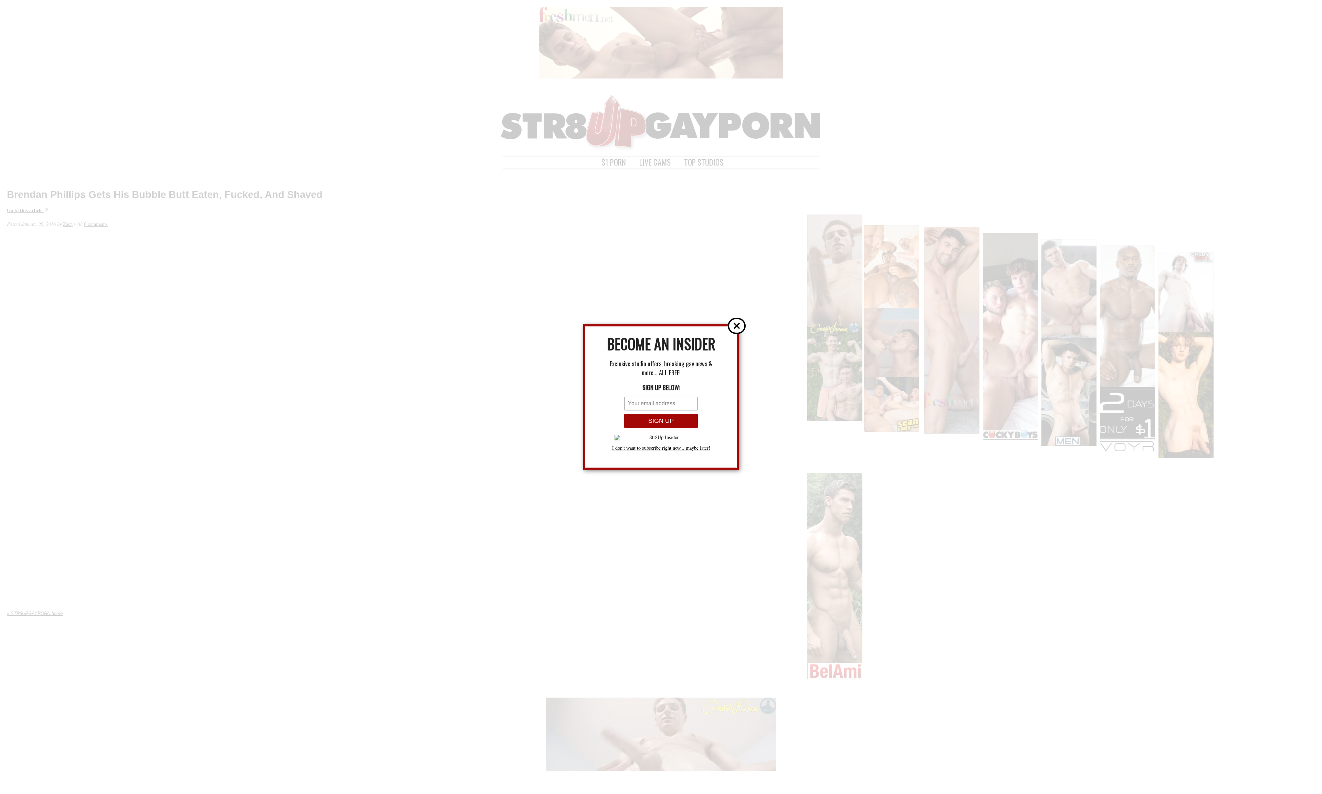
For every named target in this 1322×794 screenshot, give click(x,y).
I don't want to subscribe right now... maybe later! (661, 448)
